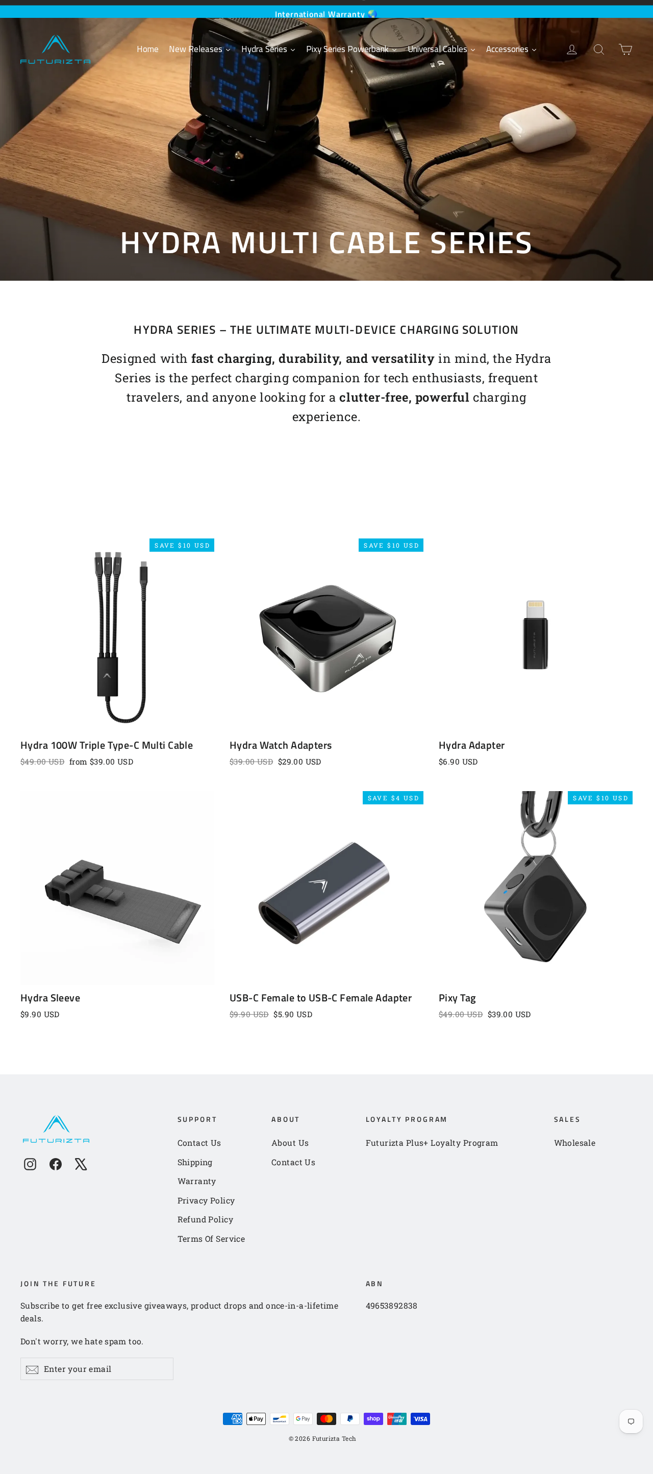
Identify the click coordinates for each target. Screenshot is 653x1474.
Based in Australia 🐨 (326, 9)
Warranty (197, 1180)
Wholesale (575, 1142)
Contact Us (199, 1142)
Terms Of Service (211, 1238)
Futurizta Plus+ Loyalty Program (432, 1142)
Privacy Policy (206, 1200)
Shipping (195, 1162)
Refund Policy (206, 1219)
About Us (290, 1142)
